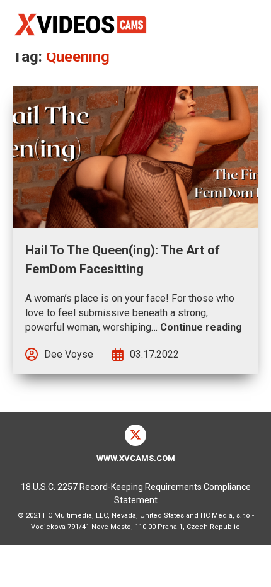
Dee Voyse (68, 354)
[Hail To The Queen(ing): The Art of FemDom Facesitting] (135, 157)
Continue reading (201, 327)
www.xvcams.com (135, 458)
